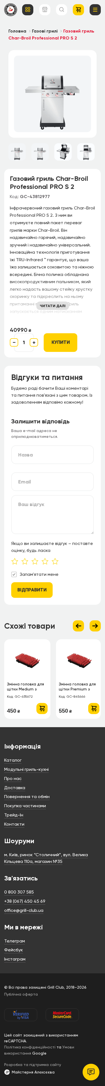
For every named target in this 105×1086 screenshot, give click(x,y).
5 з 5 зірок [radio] (57, 562)
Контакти (14, 824)
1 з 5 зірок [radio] (16, 562)
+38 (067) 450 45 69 (24, 901)
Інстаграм (14, 959)
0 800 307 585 (19, 892)
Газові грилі (45, 31)
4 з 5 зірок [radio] (46, 562)
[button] (42, 708)
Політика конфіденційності (29, 1047)
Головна (17, 31)
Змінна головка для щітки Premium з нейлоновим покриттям (77, 687)
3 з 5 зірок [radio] (36, 562)
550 (65, 711)
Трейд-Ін (13, 815)
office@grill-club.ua (23, 910)
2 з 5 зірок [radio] (26, 562)
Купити (61, 342)
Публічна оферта (21, 994)
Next (95, 625)
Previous (78, 625)
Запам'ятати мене (39, 574)
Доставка (14, 787)
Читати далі (53, 306)
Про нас (13, 778)
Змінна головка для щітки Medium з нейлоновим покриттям (25, 687)
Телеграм (14, 941)
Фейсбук (13, 949)
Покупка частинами (25, 805)
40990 (20, 330)
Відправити (31, 590)
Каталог (13, 760)
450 (13, 711)
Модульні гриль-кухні (26, 769)
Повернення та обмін (27, 796)
